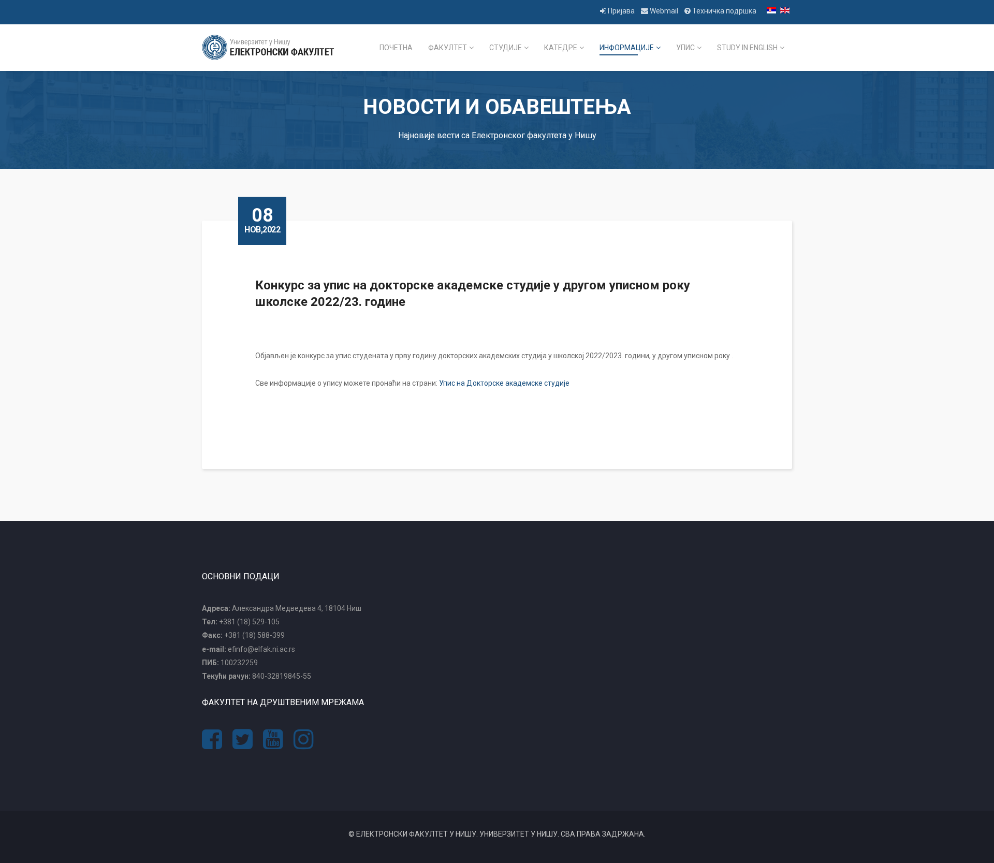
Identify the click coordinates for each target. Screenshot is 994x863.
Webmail (664, 11)
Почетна (396, 47)
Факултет (447, 47)
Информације (627, 47)
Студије (505, 47)
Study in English (747, 47)
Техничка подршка (723, 11)
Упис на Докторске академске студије (504, 383)
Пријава (621, 11)
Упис (685, 47)
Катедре (560, 47)
